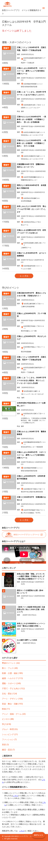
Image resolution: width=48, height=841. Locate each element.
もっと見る (24, 276)
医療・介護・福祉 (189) (12, 673)
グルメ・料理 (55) (10, 729)
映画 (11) (6, 708)
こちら (15, 795)
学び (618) (6, 724)
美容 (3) (5, 744)
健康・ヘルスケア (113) (12, 678)
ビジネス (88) (8, 719)
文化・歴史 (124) (9, 693)
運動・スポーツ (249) (11, 683)
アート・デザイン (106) (12, 698)
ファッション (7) (9, 739)
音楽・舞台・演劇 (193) (12, 703)
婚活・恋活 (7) (8, 749)
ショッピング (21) (10, 734)
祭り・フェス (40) (10, 668)
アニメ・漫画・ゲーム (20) (14, 714)
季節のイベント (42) (11, 663)
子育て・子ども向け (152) (13, 688)
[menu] (43, 8)
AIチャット (38, 835)
